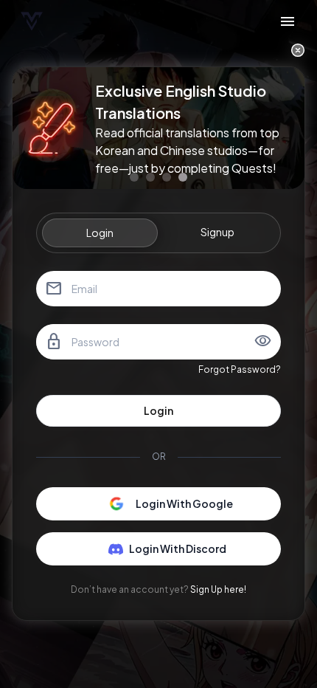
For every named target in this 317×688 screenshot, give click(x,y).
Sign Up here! (218, 589)
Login (100, 232)
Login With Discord (177, 548)
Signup (217, 231)
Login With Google (184, 503)
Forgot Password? (239, 369)
